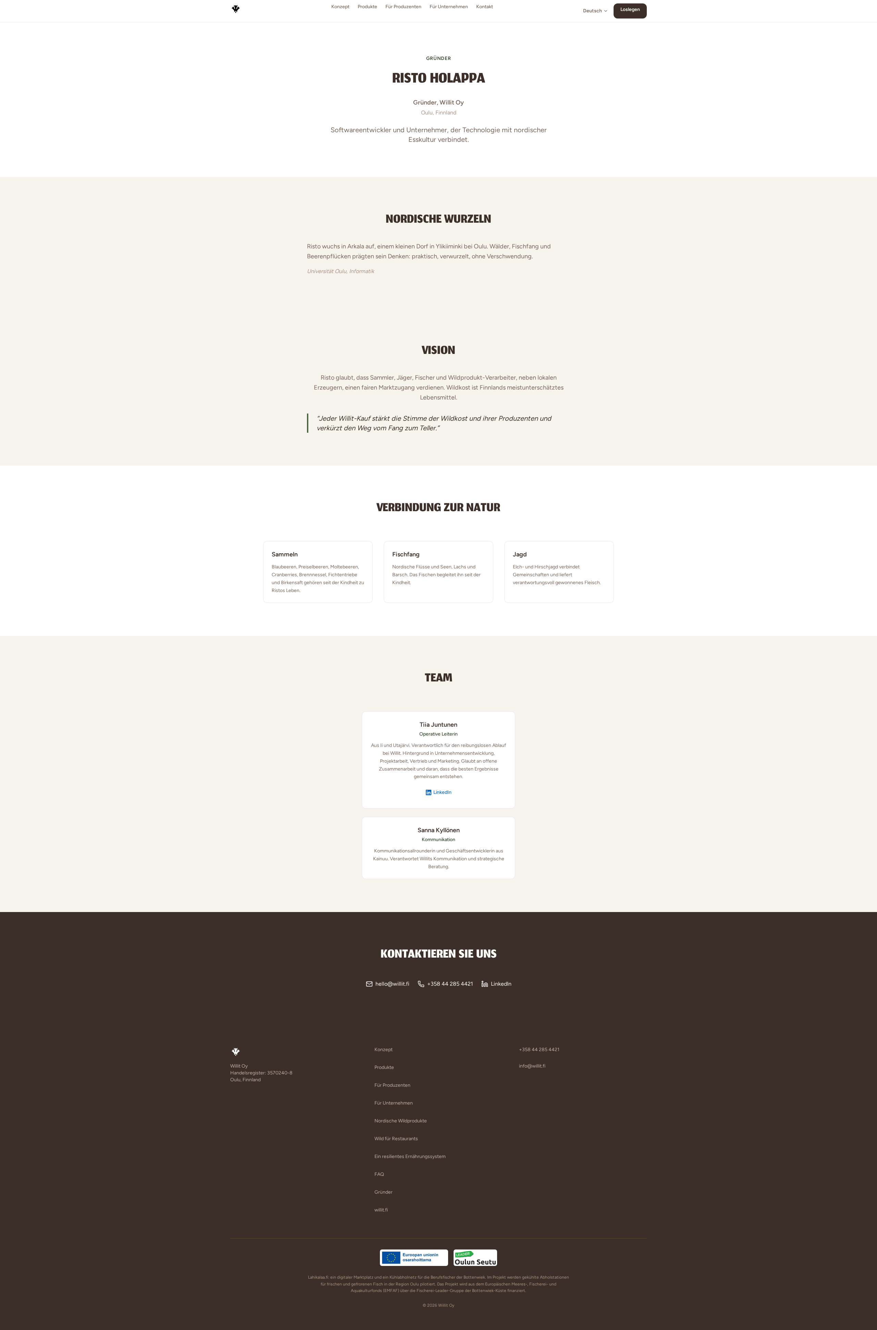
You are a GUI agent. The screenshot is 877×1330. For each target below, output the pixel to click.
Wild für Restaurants (396, 1139)
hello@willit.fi (392, 984)
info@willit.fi (532, 1066)
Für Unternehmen (449, 7)
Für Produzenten (403, 7)
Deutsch (592, 11)
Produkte (367, 7)
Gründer (383, 1192)
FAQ (379, 1174)
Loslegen (630, 9)
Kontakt (484, 7)
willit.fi (381, 1210)
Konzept (340, 7)
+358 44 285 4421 (450, 984)
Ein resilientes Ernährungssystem (410, 1156)
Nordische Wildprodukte (400, 1121)
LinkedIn (442, 792)
